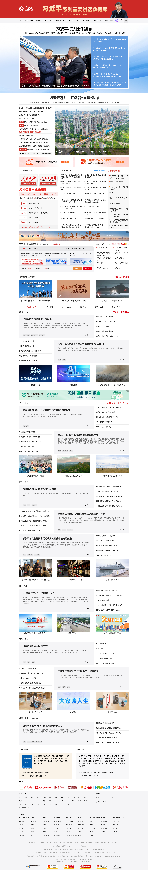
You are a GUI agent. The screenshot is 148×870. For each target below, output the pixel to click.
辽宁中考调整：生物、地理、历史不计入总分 (110, 595)
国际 (21, 482)
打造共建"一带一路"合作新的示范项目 (105, 74)
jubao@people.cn (91, 846)
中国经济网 (57, 824)
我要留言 (87, 269)
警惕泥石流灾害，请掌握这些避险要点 (108, 742)
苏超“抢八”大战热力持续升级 (27, 678)
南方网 (115, 831)
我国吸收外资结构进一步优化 (37, 319)
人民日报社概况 (32, 842)
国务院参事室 (69, 821)
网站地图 (103, 801)
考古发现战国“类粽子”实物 (27, 432)
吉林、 (83, 253)
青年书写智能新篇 (38, 112)
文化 (24, 662)
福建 (20, 801)
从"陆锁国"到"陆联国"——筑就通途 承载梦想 (107, 76)
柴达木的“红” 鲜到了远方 (68, 219)
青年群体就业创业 (102, 268)
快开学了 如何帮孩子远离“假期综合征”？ (43, 726)
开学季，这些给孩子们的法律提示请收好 (108, 407)
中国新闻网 (81, 824)
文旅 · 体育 (99, 307)
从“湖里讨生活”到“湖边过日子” (38, 593)
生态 (64, 360)
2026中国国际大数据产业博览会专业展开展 (40, 102)
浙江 (79, 797)
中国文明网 (116, 821)
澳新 (112, 797)
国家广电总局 (58, 821)
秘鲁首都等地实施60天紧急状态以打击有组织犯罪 (34, 516)
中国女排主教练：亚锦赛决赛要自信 (30, 683)
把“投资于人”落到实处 (35, 208)
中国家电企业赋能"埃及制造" (112, 85)
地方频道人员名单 (24, 808)
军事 (26, 482)
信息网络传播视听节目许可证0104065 (37, 856)
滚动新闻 (65, 450)
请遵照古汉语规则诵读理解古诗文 (29, 437)
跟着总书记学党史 (75, 14)
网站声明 (97, 842)
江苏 (73, 797)
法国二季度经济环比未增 (74, 580)
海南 (67, 801)
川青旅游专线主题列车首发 (36, 646)
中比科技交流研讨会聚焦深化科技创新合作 (109, 486)
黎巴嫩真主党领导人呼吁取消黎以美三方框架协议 (34, 511)
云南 (74, 255)
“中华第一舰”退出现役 (112, 580)
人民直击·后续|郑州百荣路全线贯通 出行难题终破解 (34, 146)
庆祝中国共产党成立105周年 (120, 249)
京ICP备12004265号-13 (110, 852)
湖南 (50, 801)
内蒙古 (44, 797)
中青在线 (115, 824)
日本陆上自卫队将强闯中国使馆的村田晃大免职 (33, 521)
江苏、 (87, 253)
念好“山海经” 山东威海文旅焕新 (94, 219)
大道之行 (53, 194)
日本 (97, 797)
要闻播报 (64, 170)
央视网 (33, 824)
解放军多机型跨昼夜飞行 (112, 301)
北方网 (103, 831)
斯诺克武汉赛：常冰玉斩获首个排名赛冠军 (32, 688)
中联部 (44, 818)
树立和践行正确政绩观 (121, 253)
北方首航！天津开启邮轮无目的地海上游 (119, 226)
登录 (125, 20)
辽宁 (50, 797)
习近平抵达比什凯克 (74, 29)
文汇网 (91, 831)
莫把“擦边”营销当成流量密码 (74, 301)
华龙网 (33, 831)
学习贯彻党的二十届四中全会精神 (103, 254)
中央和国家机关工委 (95, 818)
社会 (21, 403)
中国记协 (80, 821)
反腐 (24, 213)
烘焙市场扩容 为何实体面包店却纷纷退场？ (109, 733)
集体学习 (38, 198)
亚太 (29, 505)
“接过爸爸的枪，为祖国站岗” (105, 541)
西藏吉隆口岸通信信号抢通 (30, 139)
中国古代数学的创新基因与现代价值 (30, 442)
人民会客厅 (34, 335)
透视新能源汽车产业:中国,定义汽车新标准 (33, 129)
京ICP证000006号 (98, 856)
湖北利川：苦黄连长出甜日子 (105, 723)
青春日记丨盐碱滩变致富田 (69, 193)
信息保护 (110, 842)
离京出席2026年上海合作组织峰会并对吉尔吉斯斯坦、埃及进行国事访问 (45, 33)
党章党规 (45, 198)
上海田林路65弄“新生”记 (103, 600)
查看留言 (77, 269)
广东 (56, 801)
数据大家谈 (35, 385)
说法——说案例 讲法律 (121, 263)
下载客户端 (45, 244)
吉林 (56, 797)
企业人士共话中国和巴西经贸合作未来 (108, 491)
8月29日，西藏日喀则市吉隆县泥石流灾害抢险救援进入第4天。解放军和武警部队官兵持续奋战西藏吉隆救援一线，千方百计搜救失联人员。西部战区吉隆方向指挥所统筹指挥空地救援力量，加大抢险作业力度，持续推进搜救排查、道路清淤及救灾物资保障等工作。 (56, 545)
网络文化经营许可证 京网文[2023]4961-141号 (60, 856)
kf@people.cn (57, 849)
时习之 (23, 194)
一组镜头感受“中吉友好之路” (112, 33)
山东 (32, 801)
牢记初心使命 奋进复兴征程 (104, 259)
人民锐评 (38, 20)
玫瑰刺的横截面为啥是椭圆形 (28, 356)
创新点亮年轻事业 (25, 112)
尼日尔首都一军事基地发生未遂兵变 (30, 530)
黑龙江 (62, 797)
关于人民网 (42, 842)
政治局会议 (30, 198)
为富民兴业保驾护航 (35, 217)
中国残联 (21, 835)
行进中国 (100, 263)
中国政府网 (46, 821)
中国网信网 (104, 821)
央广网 (56, 828)
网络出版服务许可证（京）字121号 (83, 856)
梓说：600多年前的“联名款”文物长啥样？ (119, 188)
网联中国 (82, 307)
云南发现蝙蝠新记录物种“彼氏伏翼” (30, 351)
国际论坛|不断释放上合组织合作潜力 (105, 59)
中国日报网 (69, 824)
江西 (26, 801)
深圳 (62, 804)
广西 (62, 801)
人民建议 (33, 244)
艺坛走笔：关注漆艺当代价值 (105, 653)
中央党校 (103, 818)
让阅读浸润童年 (35, 712)
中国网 (91, 824)
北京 (20, 797)
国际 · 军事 (66, 307)
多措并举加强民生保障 (27, 118)
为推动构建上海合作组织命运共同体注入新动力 (108, 57)
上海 (67, 797)
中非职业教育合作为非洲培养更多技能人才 (109, 506)
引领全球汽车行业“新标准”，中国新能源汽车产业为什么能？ (119, 177)
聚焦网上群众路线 (71, 248)
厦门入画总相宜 (101, 643)
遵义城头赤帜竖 (33, 222)
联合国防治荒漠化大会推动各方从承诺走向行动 (81, 514)
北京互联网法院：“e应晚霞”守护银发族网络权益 (46, 410)
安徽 (85, 797)
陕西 (32, 804)
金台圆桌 (74, 385)
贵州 (85, 801)
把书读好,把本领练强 (31, 125)
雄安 (67, 804)
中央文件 (85, 14)
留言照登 (88, 248)
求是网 (21, 828)
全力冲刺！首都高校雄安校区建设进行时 (78, 435)
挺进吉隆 (112, 192)
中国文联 (33, 835)
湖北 (44, 801)
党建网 (91, 835)
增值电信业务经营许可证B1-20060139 (64, 852)
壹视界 (46, 194)
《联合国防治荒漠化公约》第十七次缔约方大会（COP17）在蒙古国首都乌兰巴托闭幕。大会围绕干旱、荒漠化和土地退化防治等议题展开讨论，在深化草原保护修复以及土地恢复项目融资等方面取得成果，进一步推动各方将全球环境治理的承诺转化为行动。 (91, 520)
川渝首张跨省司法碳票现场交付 (105, 412)
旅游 (29, 662)
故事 (34, 194)
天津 (26, 797)
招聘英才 (55, 842)
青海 (44, 804)
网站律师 (103, 842)
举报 (111, 20)
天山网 (68, 831)
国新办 (91, 821)
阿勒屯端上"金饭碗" (26, 136)
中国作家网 (46, 835)
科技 (59, 360)
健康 (24, 741)
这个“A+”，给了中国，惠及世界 (118, 198)
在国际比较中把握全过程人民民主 (35, 122)
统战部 (33, 818)
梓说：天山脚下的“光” (116, 203)
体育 (33, 662)
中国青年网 (104, 824)
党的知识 (52, 198)
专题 (123, 33)
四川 (79, 801)
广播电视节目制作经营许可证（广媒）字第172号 (90, 852)
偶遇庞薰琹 (99, 648)
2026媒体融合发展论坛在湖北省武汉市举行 (35, 772)
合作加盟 (76, 842)
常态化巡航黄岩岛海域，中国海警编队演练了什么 (119, 210)
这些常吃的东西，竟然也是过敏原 (106, 738)
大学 (71, 450)
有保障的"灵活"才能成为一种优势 (38, 149)
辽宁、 (79, 253)
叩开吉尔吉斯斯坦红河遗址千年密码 (36, 301)
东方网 (79, 835)
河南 (38, 801)
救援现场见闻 (44, 139)
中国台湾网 (93, 828)
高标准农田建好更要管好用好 (105, 331)
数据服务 (90, 842)
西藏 (26, 804)
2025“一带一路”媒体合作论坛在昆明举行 (34, 776)
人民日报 (23, 749)
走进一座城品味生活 (112, 633)
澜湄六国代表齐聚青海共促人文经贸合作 (108, 501)
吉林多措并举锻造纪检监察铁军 (38, 213)
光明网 (44, 824)
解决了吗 (81, 248)
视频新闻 (23, 277)
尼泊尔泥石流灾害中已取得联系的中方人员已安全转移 (29, 153)
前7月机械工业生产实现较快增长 (106, 321)
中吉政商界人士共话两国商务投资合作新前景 (110, 496)
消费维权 (41, 335)
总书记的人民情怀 (102, 248)
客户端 (101, 20)
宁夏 (50, 804)
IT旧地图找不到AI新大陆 (26, 346)
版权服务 (83, 842)
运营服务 (69, 842)
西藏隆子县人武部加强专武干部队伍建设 (108, 550)
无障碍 (107, 20)
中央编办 (80, 818)
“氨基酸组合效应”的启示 (103, 555)
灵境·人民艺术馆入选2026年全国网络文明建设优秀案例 (96, 772)
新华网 (21, 824)
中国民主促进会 (58, 835)
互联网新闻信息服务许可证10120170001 (42, 852)
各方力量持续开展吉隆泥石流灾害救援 (63, 152)
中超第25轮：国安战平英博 (27, 668)
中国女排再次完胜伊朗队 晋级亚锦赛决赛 (78, 671)
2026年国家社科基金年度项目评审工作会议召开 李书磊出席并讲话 (71, 177)
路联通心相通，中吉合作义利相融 (39, 489)
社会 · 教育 (49, 307)
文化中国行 (112, 712)
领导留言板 (24, 244)
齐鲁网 (44, 831)
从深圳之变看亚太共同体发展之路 (30, 115)
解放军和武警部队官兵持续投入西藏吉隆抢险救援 (47, 538)
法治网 (33, 828)
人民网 (79, 749)
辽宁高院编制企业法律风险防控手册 (107, 417)
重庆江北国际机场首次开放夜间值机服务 (108, 610)
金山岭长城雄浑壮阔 (73, 476)
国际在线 (68, 828)
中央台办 (68, 818)
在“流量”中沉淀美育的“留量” (104, 658)
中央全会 (22, 198)
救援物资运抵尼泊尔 (75, 227)
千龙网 (21, 831)
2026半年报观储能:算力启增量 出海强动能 (33, 143)
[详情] (83, 766)
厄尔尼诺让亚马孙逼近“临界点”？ (112, 385)
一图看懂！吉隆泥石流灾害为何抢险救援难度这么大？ (119, 221)
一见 (39, 194)
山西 (38, 797)
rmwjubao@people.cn (98, 849)
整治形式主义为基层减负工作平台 (32, 227)
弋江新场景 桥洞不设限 (92, 206)
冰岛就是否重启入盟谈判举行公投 (35, 580)
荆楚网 (79, 831)
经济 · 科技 (31, 307)
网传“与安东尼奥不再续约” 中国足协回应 (31, 673)
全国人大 (21, 821)
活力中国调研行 (119, 258)
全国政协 (33, 821)
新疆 (56, 804)
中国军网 (80, 828)
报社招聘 (49, 842)
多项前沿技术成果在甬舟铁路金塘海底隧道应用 (81, 344)
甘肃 (38, 804)
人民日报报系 (24, 170)
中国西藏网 (104, 828)
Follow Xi (64, 14)
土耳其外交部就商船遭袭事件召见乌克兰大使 (33, 526)
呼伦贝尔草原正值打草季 (112, 476)
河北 (32, 797)
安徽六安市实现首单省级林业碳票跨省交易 (109, 605)
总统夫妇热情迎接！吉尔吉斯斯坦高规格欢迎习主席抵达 (85, 33)
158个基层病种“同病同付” (104, 422)
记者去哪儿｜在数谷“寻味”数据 (74, 98)
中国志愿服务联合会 (71, 835)
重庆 (73, 801)
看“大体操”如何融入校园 (26, 446)
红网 (55, 831)
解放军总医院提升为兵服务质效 (105, 536)
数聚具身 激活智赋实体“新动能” (61, 102)
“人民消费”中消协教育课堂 (35, 741)
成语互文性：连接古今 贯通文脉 (106, 663)
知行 (28, 194)
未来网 (115, 828)
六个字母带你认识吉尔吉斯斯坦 (33, 86)
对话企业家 (26, 335)
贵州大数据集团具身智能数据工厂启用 (108, 102)
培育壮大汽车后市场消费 (103, 326)
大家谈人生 (74, 712)
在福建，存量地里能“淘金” (69, 212)
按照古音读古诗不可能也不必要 (28, 451)
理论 (24, 203)
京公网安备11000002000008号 (112, 856)
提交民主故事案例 (56, 244)
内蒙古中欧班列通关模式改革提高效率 (108, 336)
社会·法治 (25, 426)
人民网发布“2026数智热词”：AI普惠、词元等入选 (84, 102)
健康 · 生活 (116, 307)
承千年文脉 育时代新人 (36, 203)
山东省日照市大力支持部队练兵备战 (107, 545)
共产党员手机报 (49, 227)
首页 (20, 20)
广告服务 (62, 842)
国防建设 (30, 554)
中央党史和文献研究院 (119, 818)
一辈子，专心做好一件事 (26, 341)
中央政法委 (57, 818)
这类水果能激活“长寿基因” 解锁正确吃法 (108, 728)
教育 (26, 403)
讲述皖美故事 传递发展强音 (35, 633)
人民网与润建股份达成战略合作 (88, 775)
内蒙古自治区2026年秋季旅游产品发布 (108, 590)
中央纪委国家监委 (24, 818)
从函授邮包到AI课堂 (35, 476)
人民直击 (117, 268)
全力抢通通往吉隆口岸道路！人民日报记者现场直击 (119, 215)
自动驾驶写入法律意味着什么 (28, 361)
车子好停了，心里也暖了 (103, 427)
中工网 (44, 828)
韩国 (105, 797)
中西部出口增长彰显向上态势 (105, 316)
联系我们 (117, 842)
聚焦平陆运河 (74, 633)
